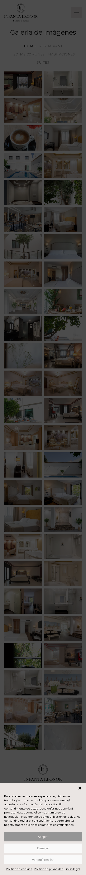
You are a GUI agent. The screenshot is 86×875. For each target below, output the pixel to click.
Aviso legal (73, 869)
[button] (80, 788)
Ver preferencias (43, 859)
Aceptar (43, 837)
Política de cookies (19, 869)
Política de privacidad (48, 869)
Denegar (43, 848)
